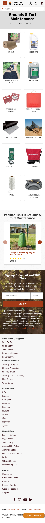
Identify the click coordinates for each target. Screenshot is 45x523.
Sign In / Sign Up (9, 435)
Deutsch (6, 407)
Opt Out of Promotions (12, 453)
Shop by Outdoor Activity (13, 375)
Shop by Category (10, 364)
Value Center (8, 383)
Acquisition (7, 492)
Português (6, 400)
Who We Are (7, 342)
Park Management (12, 24)
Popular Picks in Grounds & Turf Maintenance (22, 217)
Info (4, 392)
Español (5, 396)
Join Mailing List (9, 450)
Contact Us (7, 474)
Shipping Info (8, 346)
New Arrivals (7, 379)
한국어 (5, 426)
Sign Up (23, 304)
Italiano (5, 411)
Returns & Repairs (10, 353)
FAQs (4, 457)
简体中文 (6, 418)
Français (6, 403)
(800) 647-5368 (12, 509)
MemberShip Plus (10, 465)
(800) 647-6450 (34, 509)
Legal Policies (8, 439)
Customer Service (10, 478)
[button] (5, 242)
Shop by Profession (10, 368)
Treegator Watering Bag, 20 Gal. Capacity (22, 254)
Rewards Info (8, 357)
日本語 (5, 414)
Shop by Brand (8, 372)
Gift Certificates (9, 461)
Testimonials (7, 349)
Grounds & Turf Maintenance (22, 17)
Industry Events (9, 485)
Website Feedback (10, 489)
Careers (5, 481)
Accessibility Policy (10, 446)
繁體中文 (6, 422)
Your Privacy (7, 442)
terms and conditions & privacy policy (28, 328)
